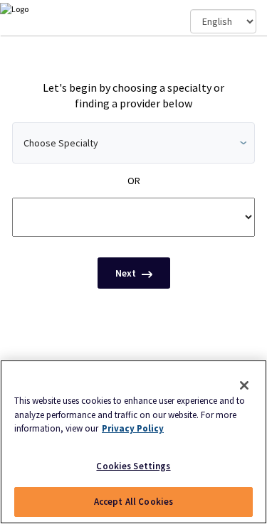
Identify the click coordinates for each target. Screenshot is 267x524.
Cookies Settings (133, 466)
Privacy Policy (133, 428)
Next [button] (126, 273)
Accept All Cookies (133, 502)
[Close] (244, 385)
